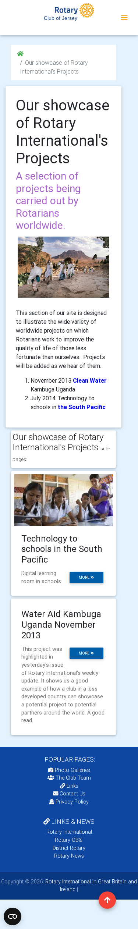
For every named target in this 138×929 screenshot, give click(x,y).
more (85, 577)
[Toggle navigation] (124, 18)
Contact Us (71, 793)
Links (72, 786)
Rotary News (69, 855)
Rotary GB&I (69, 840)
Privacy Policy (72, 801)
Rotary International (69, 832)
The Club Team (73, 777)
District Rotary (69, 848)
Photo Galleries (71, 770)
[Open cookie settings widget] (12, 916)
